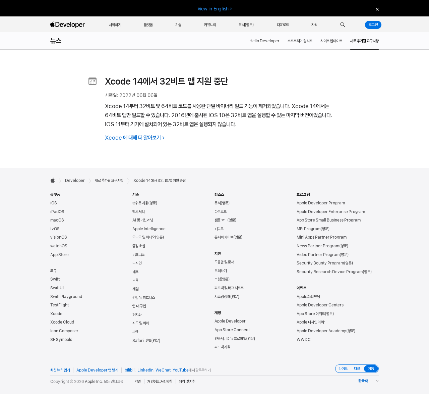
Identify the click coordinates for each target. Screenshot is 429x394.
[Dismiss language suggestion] (376, 9)
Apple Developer (230, 321)
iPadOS (57, 211)
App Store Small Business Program (329, 220)
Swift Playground (66, 296)
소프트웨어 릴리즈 (300, 41)
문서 (217, 203)
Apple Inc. (94, 381)
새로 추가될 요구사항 (109, 180)
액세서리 (138, 211)
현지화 (136, 314)
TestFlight (59, 305)
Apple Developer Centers (320, 305)
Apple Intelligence (149, 229)
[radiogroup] (357, 368)
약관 (138, 381)
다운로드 (220, 211)
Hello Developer (264, 41)
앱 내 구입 (139, 306)
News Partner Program (318, 246)
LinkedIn (145, 370)
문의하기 (220, 270)
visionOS (58, 237)
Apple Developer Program (321, 203)
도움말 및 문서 (224, 262)
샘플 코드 (220, 220)
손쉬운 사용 (140, 203)
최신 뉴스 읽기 (60, 370)
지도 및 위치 (140, 323)
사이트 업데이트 (331, 41)
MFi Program (308, 229)
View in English (213, 8)
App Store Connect (232, 330)
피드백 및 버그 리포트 (229, 288)
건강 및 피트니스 (143, 297)
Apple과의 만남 (308, 296)
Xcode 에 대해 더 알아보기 (133, 137)
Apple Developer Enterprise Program (331, 211)
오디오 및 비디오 (143, 237)
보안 (135, 332)
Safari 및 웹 (141, 340)
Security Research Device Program (330, 271)
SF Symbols (61, 339)
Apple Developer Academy (321, 331)
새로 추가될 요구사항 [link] (364, 41)
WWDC (304, 339)
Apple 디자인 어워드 (312, 322)
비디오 (219, 229)
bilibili (130, 370)
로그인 (373, 24)
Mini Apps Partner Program (322, 237)
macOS (57, 220)
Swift (55, 279)
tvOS (55, 229)
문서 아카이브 (223, 237)
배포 (135, 271)
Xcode (56, 313)
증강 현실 (138, 246)
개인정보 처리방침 (159, 381)
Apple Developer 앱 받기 (97, 370)
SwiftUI (57, 288)
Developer (75, 180)
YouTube (181, 370)
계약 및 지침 (187, 381)
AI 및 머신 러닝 (142, 220)
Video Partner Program (318, 254)
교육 (135, 280)
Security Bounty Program (320, 263)
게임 (135, 289)
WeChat (163, 370)
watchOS (58, 246)
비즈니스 (138, 254)
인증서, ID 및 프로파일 (230, 338)
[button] (343, 24)
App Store (59, 254)
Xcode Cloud (62, 322)
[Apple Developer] (68, 24)
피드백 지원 (222, 347)
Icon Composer (64, 331)
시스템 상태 (222, 296)
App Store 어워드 (311, 313)
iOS (53, 203)
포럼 (217, 279)
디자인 (136, 263)
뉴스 (56, 41)
